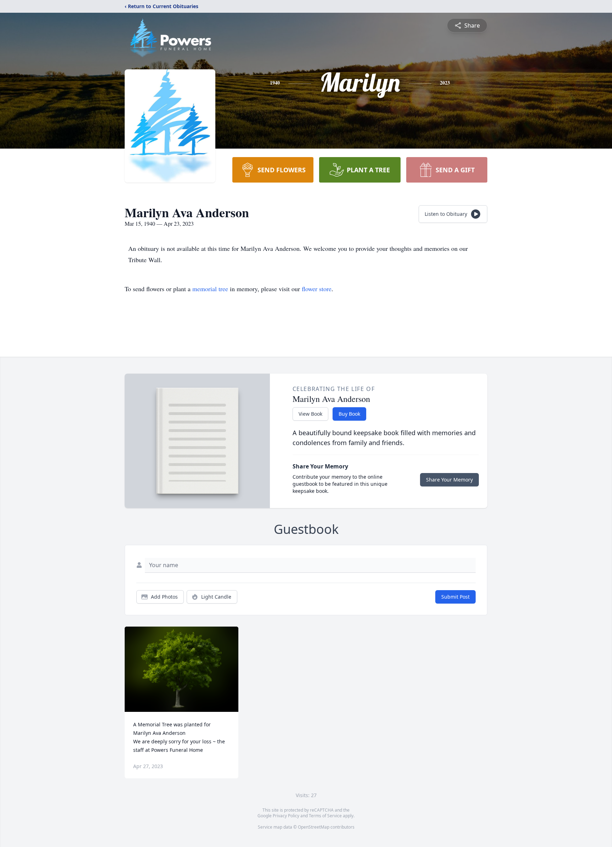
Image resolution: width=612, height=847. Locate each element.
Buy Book (349, 413)
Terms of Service (325, 816)
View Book (310, 413)
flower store (317, 288)
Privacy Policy (286, 816)
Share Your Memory (449, 479)
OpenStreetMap (313, 827)
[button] (181, 669)
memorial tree (210, 288)
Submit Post (455, 596)
